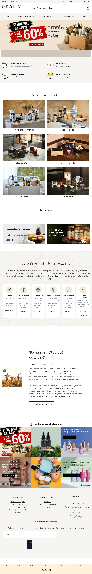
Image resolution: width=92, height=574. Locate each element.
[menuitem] (5, 16)
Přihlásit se (29, 559)
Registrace (85, 1)
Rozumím (45, 570)
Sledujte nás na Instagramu (47, 440)
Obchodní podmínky (16, 522)
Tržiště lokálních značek (47, 519)
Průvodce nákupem (17, 516)
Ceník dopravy (17, 519)
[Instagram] (78, 529)
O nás (17, 527)
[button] (7, 46)
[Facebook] (72, 529)
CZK (60, 1)
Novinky (47, 522)
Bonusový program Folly (17, 524)
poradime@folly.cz (11, 1)
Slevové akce (47, 524)
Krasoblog (47, 516)
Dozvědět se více (39, 420)
